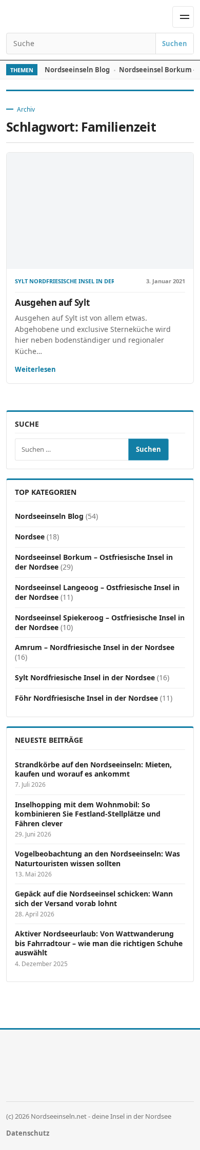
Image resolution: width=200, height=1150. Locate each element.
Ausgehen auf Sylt (52, 302)
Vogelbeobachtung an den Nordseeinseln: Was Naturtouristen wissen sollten (97, 858)
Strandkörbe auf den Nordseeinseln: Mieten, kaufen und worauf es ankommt (93, 769)
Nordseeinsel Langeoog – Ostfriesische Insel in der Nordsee (97, 592)
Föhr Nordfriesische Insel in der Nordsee (86, 698)
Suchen (174, 43)
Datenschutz (27, 1133)
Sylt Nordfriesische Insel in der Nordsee (64, 281)
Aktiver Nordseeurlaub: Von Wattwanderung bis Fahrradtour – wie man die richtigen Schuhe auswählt (99, 943)
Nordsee (30, 536)
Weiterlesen (35, 369)
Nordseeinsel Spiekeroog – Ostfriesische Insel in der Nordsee (100, 622)
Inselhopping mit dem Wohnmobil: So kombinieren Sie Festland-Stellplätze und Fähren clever (88, 814)
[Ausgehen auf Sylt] (100, 211)
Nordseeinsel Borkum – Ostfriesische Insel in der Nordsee (94, 562)
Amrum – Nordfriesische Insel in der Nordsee (94, 647)
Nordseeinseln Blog (77, 69)
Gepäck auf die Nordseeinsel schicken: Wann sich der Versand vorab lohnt (94, 898)
